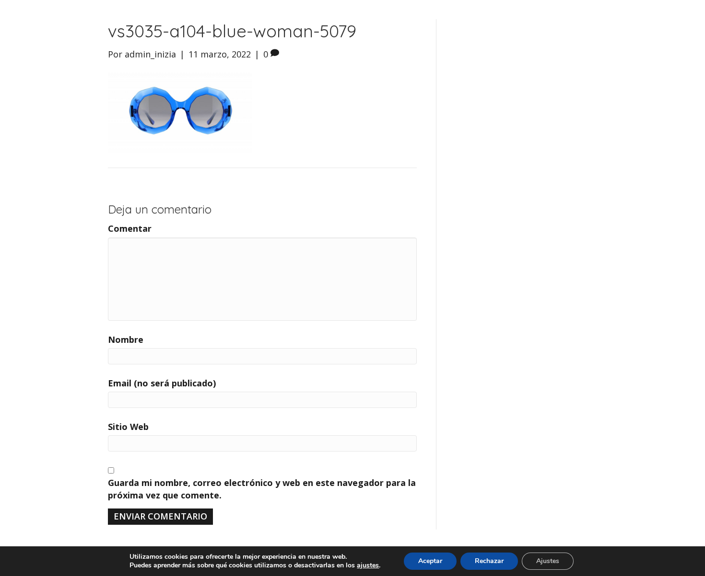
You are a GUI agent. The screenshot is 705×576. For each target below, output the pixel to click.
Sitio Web (128, 426)
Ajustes (547, 560)
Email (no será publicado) (162, 383)
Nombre (125, 339)
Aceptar (430, 560)
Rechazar (489, 560)
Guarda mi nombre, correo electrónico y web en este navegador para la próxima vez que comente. (262, 489)
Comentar (130, 228)
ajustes (368, 565)
